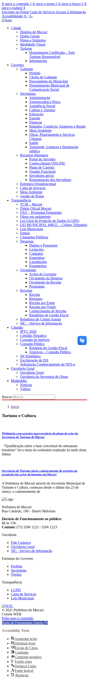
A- (31, 16)
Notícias (26, 385)
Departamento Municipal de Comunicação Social (49, 87)
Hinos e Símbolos (33, 40)
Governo (17, 65)
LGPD (16, 590)
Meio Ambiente (40, 130)
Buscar (7, 397)
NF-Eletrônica (30, 356)
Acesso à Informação (71, 12)
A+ (26, 16)
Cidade (16, 28)
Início (15, 407)
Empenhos (36, 258)
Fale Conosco (21, 542)
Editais (25, 233)
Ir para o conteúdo (17, 4)
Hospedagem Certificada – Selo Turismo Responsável (52, 55)
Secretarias (28, 93)
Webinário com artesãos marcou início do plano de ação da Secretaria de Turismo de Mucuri (40, 435)
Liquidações (38, 262)
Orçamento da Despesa (46, 278)
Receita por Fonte (42, 303)
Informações (38, 61)
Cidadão (17, 327)
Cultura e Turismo (42, 110)
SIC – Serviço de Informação (41, 323)
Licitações (36, 249)
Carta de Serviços (42, 12)
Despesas (27, 241)
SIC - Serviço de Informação (31, 551)
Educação (36, 114)
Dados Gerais (30, 36)
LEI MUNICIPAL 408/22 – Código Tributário (53, 225)
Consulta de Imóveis (35, 340)
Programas (36, 286)
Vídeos (25, 389)
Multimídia (19, 381)
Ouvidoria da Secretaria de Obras (44, 377)
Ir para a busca (70, 4)
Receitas (26, 290)
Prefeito (34, 73)
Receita (34, 295)
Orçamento (28, 270)
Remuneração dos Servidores (50, 180)
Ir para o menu (45, 4)
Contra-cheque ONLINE (47, 163)
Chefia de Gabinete (43, 77)
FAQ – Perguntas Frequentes (41, 212)
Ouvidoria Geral (22, 368)
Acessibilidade (12, 16)
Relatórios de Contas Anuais (40, 319)
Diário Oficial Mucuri (35, 208)
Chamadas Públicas (34, 237)
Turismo (26, 48)
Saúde (33, 143)
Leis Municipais (31, 229)
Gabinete (26, 69)
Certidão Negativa (33, 336)
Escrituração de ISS (34, 360)
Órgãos (16, 574)
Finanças (35, 122)
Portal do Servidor (42, 159)
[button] (25, 623)
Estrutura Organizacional (38, 184)
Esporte (34, 118)
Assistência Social (42, 106)
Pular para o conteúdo (17, 618)
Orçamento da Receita (45, 282)
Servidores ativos (41, 176)
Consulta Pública (32, 344)
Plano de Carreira (41, 167)
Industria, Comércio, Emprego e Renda (57, 126)
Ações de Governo (42, 274)
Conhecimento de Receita (47, 311)
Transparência (21, 200)
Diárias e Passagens (43, 245)
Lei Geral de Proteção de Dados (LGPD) (49, 221)
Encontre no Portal (15, 12)
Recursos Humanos (34, 155)
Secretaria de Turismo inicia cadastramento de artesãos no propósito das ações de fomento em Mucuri (39, 472)
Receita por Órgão (42, 307)
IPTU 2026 (28, 331)
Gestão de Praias (32, 196)
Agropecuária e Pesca (44, 102)
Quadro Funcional (42, 171)
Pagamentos (38, 266)
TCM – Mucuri (31, 204)
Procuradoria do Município (48, 81)
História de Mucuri (33, 32)
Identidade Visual (32, 44)
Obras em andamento (35, 217)
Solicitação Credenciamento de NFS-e (47, 364)
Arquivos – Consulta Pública (50, 352)
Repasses (35, 299)
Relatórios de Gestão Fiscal (48, 315)
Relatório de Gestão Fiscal (48, 348)
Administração (39, 98)
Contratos (36, 253)
